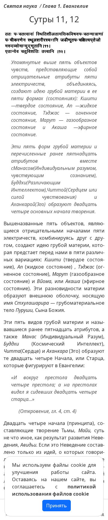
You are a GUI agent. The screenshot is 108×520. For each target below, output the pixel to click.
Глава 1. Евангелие (65, 6)
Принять (56, 505)
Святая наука (20, 6)
